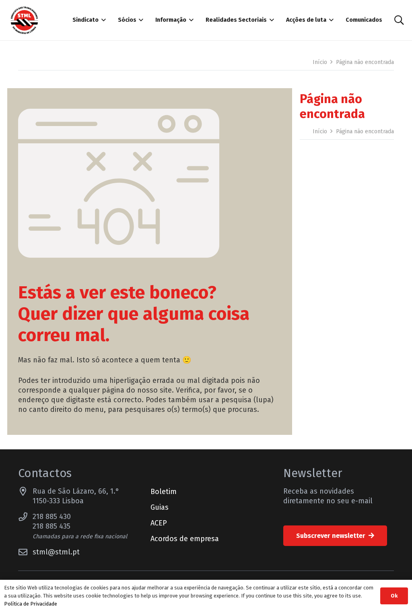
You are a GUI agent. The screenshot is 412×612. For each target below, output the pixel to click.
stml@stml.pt (56, 552)
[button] (102, 20)
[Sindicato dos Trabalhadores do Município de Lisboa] (24, 20)
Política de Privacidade (30, 604)
